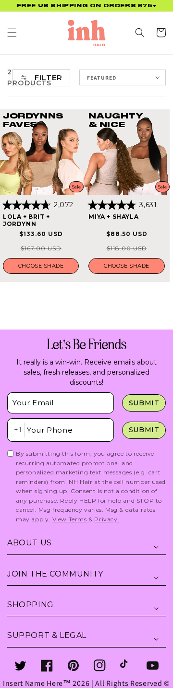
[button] (12, 32)
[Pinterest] (73, 665)
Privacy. (106, 519)
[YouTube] (153, 665)
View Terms (70, 519)
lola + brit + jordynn (26, 220)
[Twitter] (20, 665)
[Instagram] (100, 665)
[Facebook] (47, 665)
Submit (144, 403)
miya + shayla (113, 216)
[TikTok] (126, 665)
